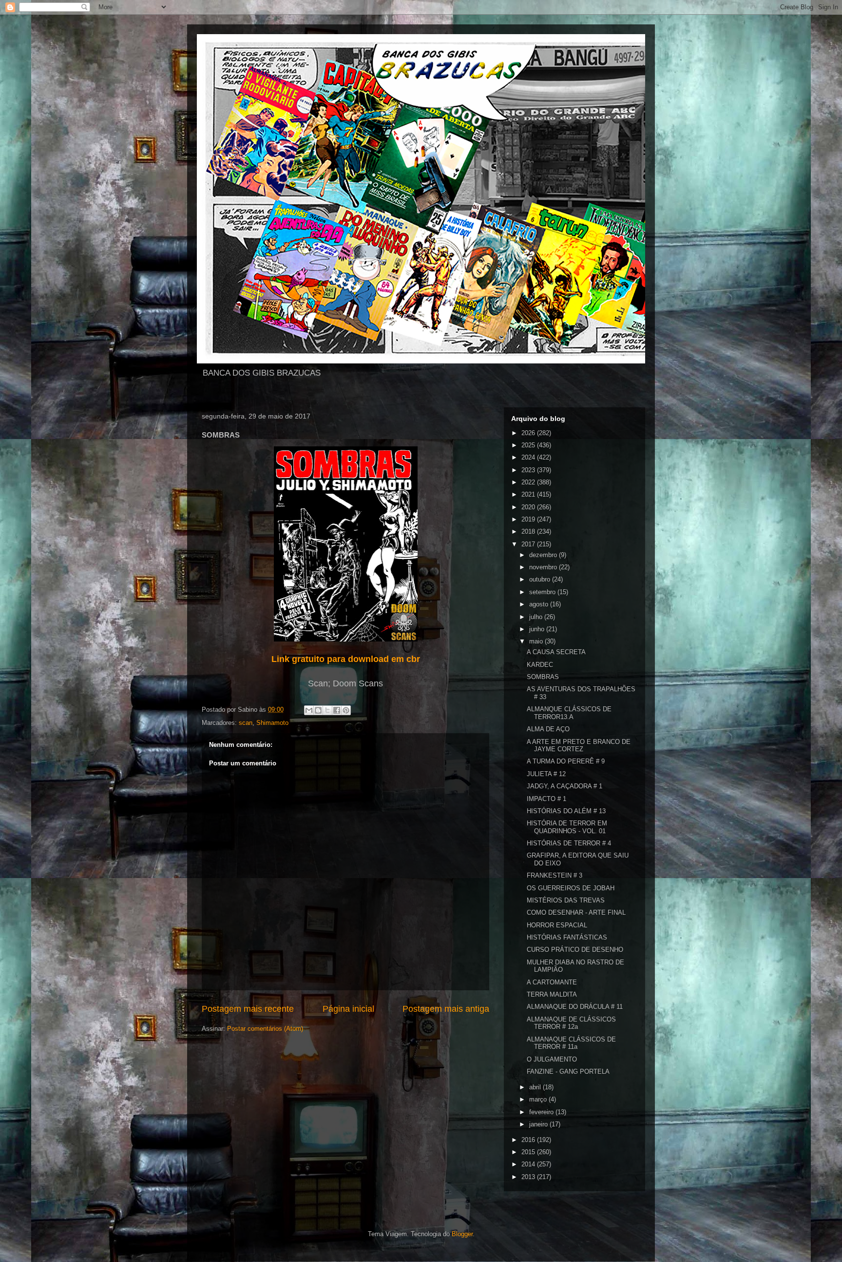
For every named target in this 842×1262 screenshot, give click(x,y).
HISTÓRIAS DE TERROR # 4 (569, 843)
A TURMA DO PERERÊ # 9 (566, 761)
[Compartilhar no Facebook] (337, 710)
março (539, 1099)
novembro (544, 567)
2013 (529, 1177)
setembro (543, 592)
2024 (529, 457)
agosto (539, 604)
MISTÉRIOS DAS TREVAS (566, 900)
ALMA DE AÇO (548, 729)
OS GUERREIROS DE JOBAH (570, 888)
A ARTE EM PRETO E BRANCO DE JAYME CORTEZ (579, 745)
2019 (529, 519)
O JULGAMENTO (552, 1059)
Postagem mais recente (248, 1009)
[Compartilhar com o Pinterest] (346, 710)
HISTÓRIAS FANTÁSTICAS (567, 937)
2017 (529, 544)
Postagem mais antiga (445, 1009)
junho (537, 629)
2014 (529, 1164)
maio (537, 641)
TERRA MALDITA (552, 994)
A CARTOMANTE (552, 982)
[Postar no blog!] (318, 710)
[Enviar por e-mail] (309, 710)
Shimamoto (272, 722)
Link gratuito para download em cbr (345, 659)
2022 (529, 482)
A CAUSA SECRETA (556, 652)
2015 (529, 1152)
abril (536, 1087)
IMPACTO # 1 (546, 798)
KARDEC (540, 664)
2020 (529, 507)
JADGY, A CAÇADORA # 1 (564, 786)
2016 (529, 1139)
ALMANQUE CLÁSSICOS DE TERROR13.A (569, 713)
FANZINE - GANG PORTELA (568, 1071)
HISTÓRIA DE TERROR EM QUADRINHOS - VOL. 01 (567, 827)
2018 (529, 531)
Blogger (462, 1234)
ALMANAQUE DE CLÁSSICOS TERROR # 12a (571, 1023)
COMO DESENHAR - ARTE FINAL (576, 912)
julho (536, 617)
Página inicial (348, 1009)
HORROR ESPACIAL (557, 925)
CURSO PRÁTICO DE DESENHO (575, 949)
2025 (529, 445)
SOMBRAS (543, 677)
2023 (529, 470)
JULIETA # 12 (546, 774)
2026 (529, 433)
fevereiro (542, 1112)
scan (245, 722)
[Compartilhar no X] (327, 710)
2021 (529, 494)
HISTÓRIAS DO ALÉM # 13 (566, 811)
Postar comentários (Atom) (265, 1028)
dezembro (544, 555)
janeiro (539, 1124)
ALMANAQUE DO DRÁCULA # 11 (575, 1006)
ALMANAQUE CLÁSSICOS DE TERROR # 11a (571, 1043)
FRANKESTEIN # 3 (554, 875)
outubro (540, 579)
